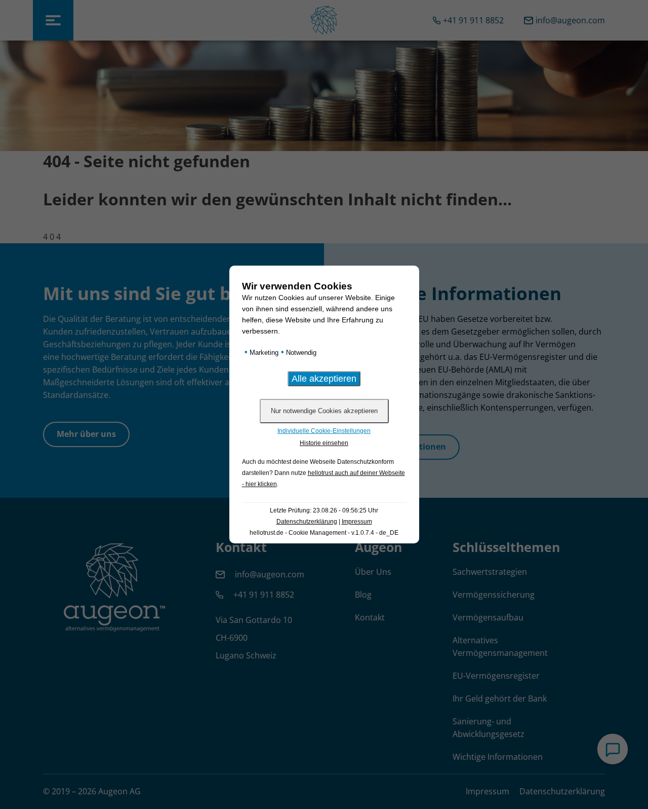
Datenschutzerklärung (306, 521)
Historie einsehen (324, 443)
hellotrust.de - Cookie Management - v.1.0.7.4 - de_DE (324, 532)
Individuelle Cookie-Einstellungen (324, 430)
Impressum (357, 521)
